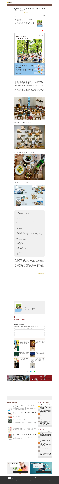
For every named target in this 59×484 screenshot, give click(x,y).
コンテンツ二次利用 (25, 480)
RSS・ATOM (40, 480)
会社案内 (32, 479)
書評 (18, 5)
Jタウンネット (49, 477)
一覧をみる (15, 402)
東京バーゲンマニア (43, 477)
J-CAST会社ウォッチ (35, 477)
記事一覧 (15, 5)
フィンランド (20, 12)
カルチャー (16, 12)
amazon (17, 319)
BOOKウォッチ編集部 (40, 273)
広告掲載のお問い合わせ (40, 472)
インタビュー (23, 5)
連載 (27, 5)
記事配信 (20, 480)
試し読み (31, 5)
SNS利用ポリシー (31, 480)
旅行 (27, 12)
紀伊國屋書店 (23, 319)
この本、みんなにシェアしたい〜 (18, 472)
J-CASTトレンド (28, 477)
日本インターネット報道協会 (47, 480)
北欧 (24, 12)
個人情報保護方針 (41, 479)
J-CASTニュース (22, 477)
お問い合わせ (36, 479)
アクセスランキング (37, 5)
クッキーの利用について (48, 479)
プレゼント (43, 5)
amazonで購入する (40, 30)
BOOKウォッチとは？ (27, 479)
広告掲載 (17, 480)
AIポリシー (36, 480)
